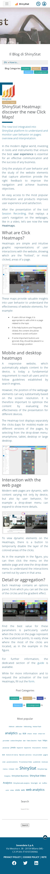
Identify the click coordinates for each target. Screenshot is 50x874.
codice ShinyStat (16, 741)
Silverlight (34, 783)
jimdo (13, 747)
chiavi (35, 734)
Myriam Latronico (25, 755)
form (31, 681)
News (45, 68)
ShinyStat (6, 98)
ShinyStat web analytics (21, 783)
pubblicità (36, 762)
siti (40, 783)
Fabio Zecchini (32, 741)
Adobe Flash (37, 727)
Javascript (6, 748)
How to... (13, 62)
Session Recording (14, 213)
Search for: (25, 809)
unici (7, 790)
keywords (27, 748)
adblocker (19, 727)
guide (40, 663)
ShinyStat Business (20, 776)
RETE (44, 857)
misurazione (36, 748)
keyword (20, 748)
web (23, 790)
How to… (36, 68)
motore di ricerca (12, 755)
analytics (11, 733)
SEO (16, 769)
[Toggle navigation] (7, 3)
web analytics (35, 789)
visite (17, 790)
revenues (44, 762)
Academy (25, 68)
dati (24, 741)
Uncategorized (41, 72)
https (45, 740)
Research (28, 72)
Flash (39, 741)
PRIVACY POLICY (12, 857)
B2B (24, 733)
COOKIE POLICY (31, 857)
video (12, 790)
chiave (29, 734)
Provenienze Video (25, 762)
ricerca (5, 769)
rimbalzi (11, 769)
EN (5, 62)
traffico (44, 783)
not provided (37, 755)
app (20, 734)
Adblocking (27, 727)
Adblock (11, 727)
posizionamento (12, 762)
